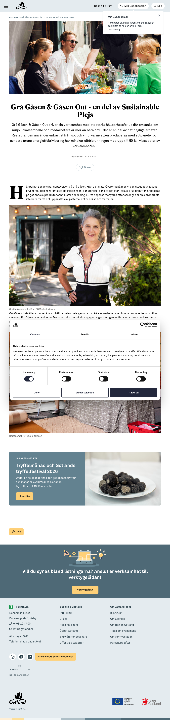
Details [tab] (85, 334)
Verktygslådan (85, 590)
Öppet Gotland (69, 631)
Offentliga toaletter (72, 642)
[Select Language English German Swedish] (20, 668)
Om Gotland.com (120, 607)
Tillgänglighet (21, 675)
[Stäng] (159, 15)
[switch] (66, 378)
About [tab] (134, 334)
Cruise (63, 619)
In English (116, 613)
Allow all (134, 392)
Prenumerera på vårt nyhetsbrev (55, 657)
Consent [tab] (35, 334)
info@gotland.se (23, 629)
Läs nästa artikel (26, 458)
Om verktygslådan (121, 636)
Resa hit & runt (103, 6)
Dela (18, 532)
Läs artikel (24, 496)
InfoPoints (66, 613)
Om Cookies (117, 619)
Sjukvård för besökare (73, 636)
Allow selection (85, 392)
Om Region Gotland (122, 625)
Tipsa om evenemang (123, 631)
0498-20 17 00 (22, 623)
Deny (37, 392)
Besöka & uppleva (71, 607)
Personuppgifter (120, 642)
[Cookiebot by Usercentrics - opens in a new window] (142, 324)
